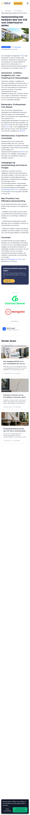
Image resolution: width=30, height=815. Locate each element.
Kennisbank (8, 10)
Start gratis (18, 3)
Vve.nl (16, 189)
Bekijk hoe (8, 281)
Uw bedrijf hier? (14, 321)
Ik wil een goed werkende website (20, 810)
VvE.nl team (17, 47)
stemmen (22, 131)
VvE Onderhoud (18, 10)
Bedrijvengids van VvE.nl (14, 259)
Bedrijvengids (7, 189)
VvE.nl (8, 127)
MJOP (22, 152)
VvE (21, 56)
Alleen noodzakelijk (7, 810)
